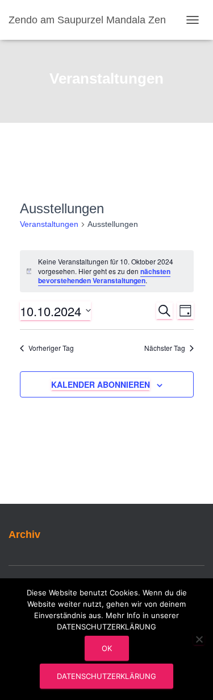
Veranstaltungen (49, 224)
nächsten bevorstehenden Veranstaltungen (104, 276)
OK (107, 648)
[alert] (107, 271)
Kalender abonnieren (100, 384)
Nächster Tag (164, 348)
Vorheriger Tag (51, 348)
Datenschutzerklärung (106, 676)
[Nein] (198, 639)
